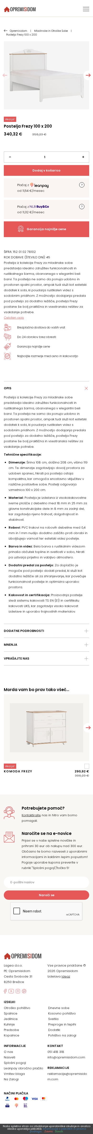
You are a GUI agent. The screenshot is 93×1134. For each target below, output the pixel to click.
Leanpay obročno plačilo (23, 1068)
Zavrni (48, 1131)
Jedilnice (11, 1019)
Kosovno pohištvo (62, 1013)
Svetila (53, 1019)
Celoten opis (14, 317)
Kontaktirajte (31, 815)
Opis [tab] (7, 388)
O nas (8, 1052)
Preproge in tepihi (62, 1024)
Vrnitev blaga (14, 1074)
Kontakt (55, 1046)
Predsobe (11, 1030)
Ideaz (66, 976)
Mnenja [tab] (10, 644)
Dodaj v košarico (46, 170)
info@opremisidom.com (66, 1057)
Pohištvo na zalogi (62, 1035)
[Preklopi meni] (86, 9)
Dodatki (54, 1030)
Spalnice (10, 1013)
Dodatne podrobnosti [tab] (24, 631)
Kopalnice (11, 1035)
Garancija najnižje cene (46, 229)
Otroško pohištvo (17, 1008)
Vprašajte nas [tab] (16, 658)
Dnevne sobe (58, 1008)
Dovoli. (59, 1131)
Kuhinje (9, 1024)
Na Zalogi (11, 1079)
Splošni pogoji (15, 1063)
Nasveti (9, 1057)
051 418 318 (55, 1052)
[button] (88, 75)
